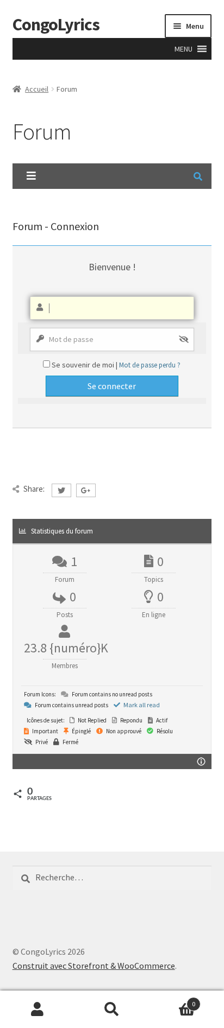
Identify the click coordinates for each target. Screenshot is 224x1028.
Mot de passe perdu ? (150, 365)
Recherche (111, 1009)
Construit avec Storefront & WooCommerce (94, 965)
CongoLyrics (56, 24)
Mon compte (37, 1009)
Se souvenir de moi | (85, 365)
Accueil (36, 89)
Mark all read (141, 705)
